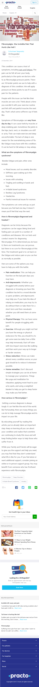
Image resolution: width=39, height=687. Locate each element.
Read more (17, 608)
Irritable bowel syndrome (10, 481)
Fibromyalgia (6, 477)
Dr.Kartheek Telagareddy (16, 51)
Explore (12, 13)
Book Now (19, 587)
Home (4, 13)
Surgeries (32, 8)
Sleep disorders (18, 477)
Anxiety (23, 481)
